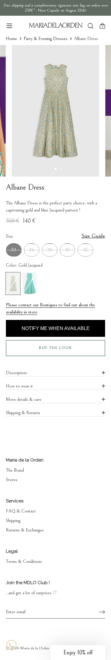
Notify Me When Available (56, 328)
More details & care (23, 399)
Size (55, 236)
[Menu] (9, 25)
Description (16, 372)
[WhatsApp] (11, 645)
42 (85, 249)
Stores (11, 479)
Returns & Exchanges (25, 530)
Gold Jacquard (13, 283)
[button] (78, 652)
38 (49, 249)
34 (13, 249)
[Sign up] (102, 612)
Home (11, 38)
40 (67, 249)
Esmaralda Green (29, 283)
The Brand (15, 470)
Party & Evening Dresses (45, 38)
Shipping (13, 520)
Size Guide (93, 236)
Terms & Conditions (24, 561)
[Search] (90, 26)
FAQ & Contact (21, 511)
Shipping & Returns (23, 412)
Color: (24, 265)
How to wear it (19, 386)
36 (31, 249)
